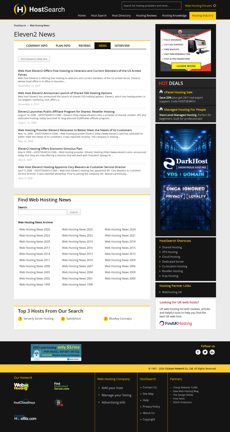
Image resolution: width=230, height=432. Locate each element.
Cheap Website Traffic (185, 387)
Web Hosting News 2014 (34, 254)
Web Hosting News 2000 (120, 278)
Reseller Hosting (172, 271)
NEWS (103, 46)
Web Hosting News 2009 (120, 260)
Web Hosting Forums (198, 6)
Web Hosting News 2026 (34, 229)
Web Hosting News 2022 (77, 235)
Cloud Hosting (171, 257)
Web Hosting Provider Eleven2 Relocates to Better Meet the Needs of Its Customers (75, 130)
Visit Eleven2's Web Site (34, 59)
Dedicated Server (173, 261)
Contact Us (150, 387)
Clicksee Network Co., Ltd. (179, 368)
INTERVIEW (122, 46)
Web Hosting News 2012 (120, 254)
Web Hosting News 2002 (34, 278)
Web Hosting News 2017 (34, 248)
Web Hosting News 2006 (120, 266)
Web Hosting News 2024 (120, 229)
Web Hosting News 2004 (77, 272)
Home (82, 15)
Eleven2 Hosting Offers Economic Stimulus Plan (50, 149)
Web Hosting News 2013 (77, 254)
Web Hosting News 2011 (34, 260)
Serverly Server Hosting (39, 318)
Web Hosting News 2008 (34, 266)
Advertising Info (113, 402)
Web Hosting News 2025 (77, 229)
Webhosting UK (172, 292)
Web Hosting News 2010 (77, 260)
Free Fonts (179, 398)
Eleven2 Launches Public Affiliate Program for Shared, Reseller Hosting (66, 111)
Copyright (149, 419)
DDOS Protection (182, 402)
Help (146, 400)
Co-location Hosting (174, 266)
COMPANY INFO (36, 46)
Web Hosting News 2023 (34, 235)
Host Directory (121, 15)
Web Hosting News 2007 (77, 266)
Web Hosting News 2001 (77, 278)
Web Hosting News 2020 (34, 241)
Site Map (148, 394)
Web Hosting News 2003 (120, 272)
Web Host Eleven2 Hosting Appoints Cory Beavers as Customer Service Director (72, 167)
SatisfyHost (74, 318)
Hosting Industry (202, 15)
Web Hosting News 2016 (77, 248)
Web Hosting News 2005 (34, 272)
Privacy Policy (151, 406)
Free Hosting (170, 276)
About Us (149, 413)
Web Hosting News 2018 (120, 241)
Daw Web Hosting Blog (186, 391)
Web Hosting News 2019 (77, 241)
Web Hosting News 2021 (120, 235)
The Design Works (183, 394)
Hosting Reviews (146, 15)
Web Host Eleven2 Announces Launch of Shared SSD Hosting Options (65, 93)
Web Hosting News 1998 (77, 284)
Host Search (99, 15)
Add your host (112, 387)
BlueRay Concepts (120, 318)
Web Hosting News (39, 25)
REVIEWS (84, 46)
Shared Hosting (172, 247)
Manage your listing (116, 395)
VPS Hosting (170, 252)
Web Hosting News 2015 (120, 248)
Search (74, 212)
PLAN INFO (63, 46)
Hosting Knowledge (174, 15)
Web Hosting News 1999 (34, 284)
